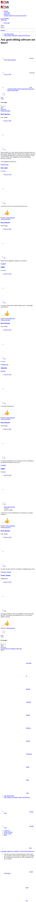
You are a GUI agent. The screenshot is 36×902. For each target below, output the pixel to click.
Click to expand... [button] (8, 510)
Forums (6, 11)
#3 (4, 258)
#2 (4, 203)
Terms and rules (8, 832)
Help (5, 835)
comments (10, 89)
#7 (4, 458)
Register (3, 30)
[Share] (16, 135)
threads (9, 90)
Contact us (7, 830)
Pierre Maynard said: (9, 507)
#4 (4, 302)
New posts (7, 12)
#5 (4, 358)
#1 (4, 149)
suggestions (25, 89)
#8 (4, 504)
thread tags (31, 89)
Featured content (8, 15)
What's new (7, 14)
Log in (2, 27)
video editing (14, 90)
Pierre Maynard (12, 60)
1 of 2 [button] (2, 99)
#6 (4, 403)
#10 (5, 611)
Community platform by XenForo (17, 851)
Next (2, 97)
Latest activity (22, 15)
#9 (4, 566)
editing (15, 89)
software (19, 89)
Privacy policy (8, 833)
